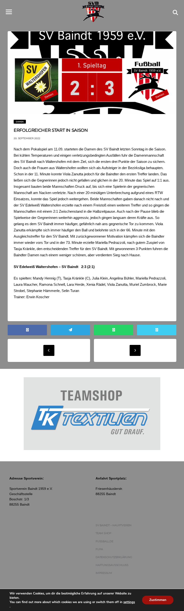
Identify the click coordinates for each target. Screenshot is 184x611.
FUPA (99, 549)
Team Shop (103, 533)
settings (129, 602)
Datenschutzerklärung (114, 557)
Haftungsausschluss (112, 565)
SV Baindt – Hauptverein (114, 525)
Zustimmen (157, 600)
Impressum (104, 573)
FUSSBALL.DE (104, 541)
